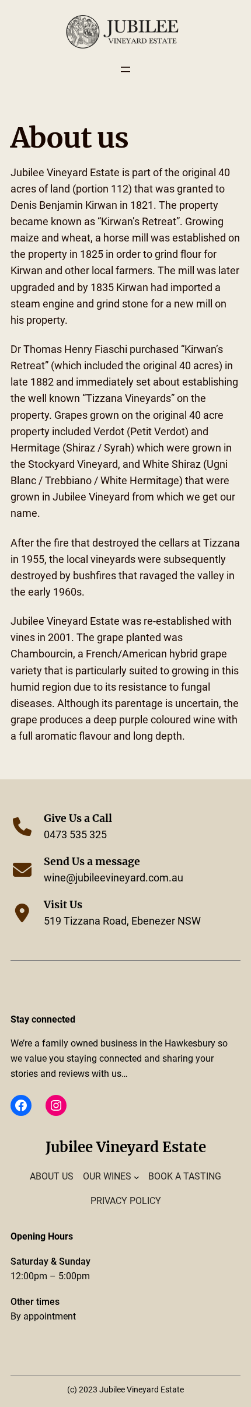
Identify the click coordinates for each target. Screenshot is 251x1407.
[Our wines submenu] (137, 1177)
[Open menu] (125, 69)
